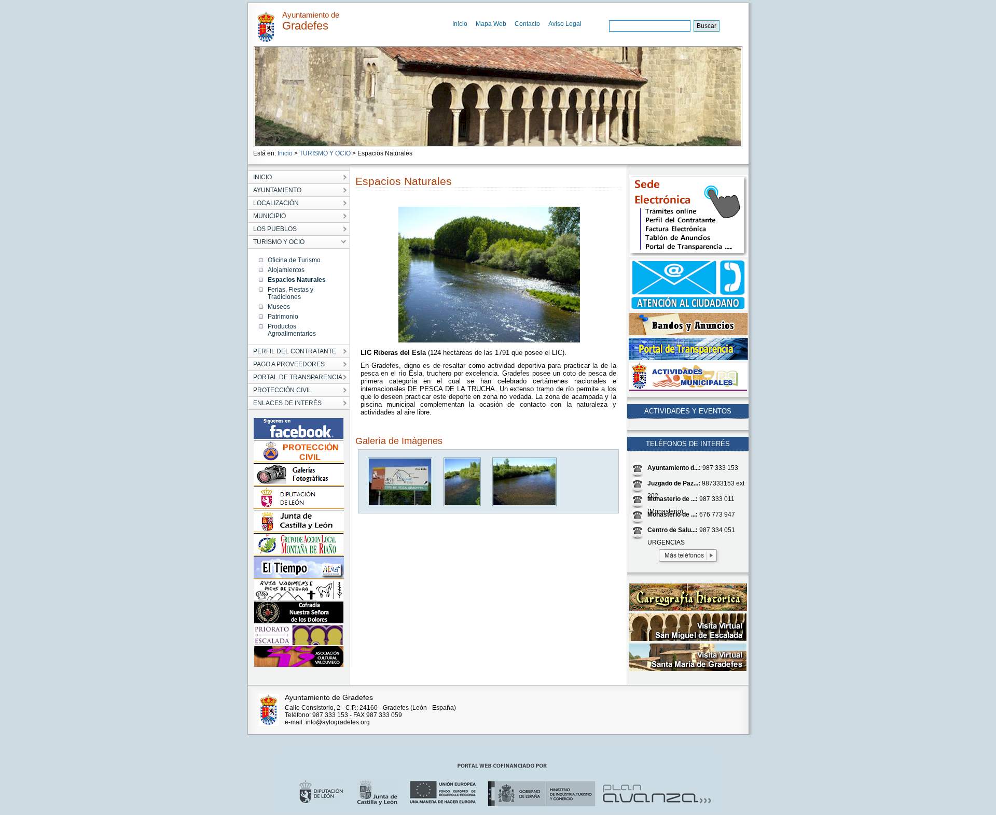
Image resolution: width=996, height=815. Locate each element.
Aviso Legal (565, 23)
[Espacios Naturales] (400, 504)
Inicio (459, 23)
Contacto (527, 23)
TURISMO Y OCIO (325, 153)
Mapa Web (491, 23)
